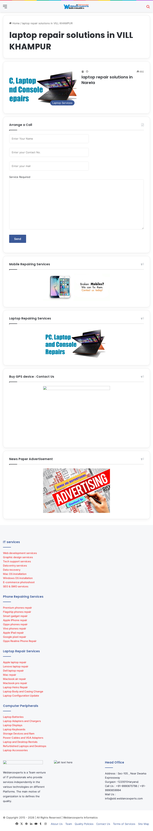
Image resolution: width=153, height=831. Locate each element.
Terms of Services (124, 823)
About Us (57, 823)
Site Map (143, 823)
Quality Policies (84, 823)
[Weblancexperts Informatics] (76, 6)
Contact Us (103, 823)
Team (68, 823)
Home (16, 23)
